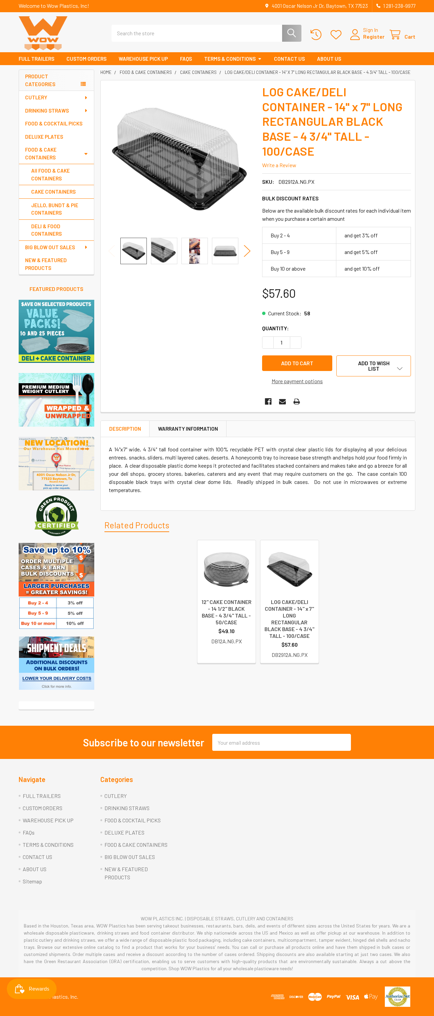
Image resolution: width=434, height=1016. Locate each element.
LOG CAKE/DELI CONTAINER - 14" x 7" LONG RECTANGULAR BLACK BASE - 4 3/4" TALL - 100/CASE (289, 619)
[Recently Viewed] (318, 35)
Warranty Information (188, 429)
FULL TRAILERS (36, 59)
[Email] (282, 401)
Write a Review (279, 165)
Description (125, 429)
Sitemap (32, 881)
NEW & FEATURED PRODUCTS (46, 264)
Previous (111, 250)
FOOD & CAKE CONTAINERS (41, 153)
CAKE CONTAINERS (53, 192)
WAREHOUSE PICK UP (143, 59)
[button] (56, 400)
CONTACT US (289, 59)
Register (373, 36)
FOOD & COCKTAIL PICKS (53, 123)
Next (247, 250)
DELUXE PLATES (44, 137)
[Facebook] (268, 401)
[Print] (297, 401)
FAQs (186, 59)
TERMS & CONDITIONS (230, 59)
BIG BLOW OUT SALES (50, 247)
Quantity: (275, 328)
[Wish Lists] (338, 35)
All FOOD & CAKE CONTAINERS (50, 174)
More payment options (297, 381)
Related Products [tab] (136, 525)
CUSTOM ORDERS (86, 59)
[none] (179, 159)
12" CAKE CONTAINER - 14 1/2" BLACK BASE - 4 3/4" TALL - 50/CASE (226, 612)
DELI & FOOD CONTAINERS (46, 230)
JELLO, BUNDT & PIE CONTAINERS (54, 209)
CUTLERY (36, 97)
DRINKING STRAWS (47, 111)
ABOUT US (329, 59)
